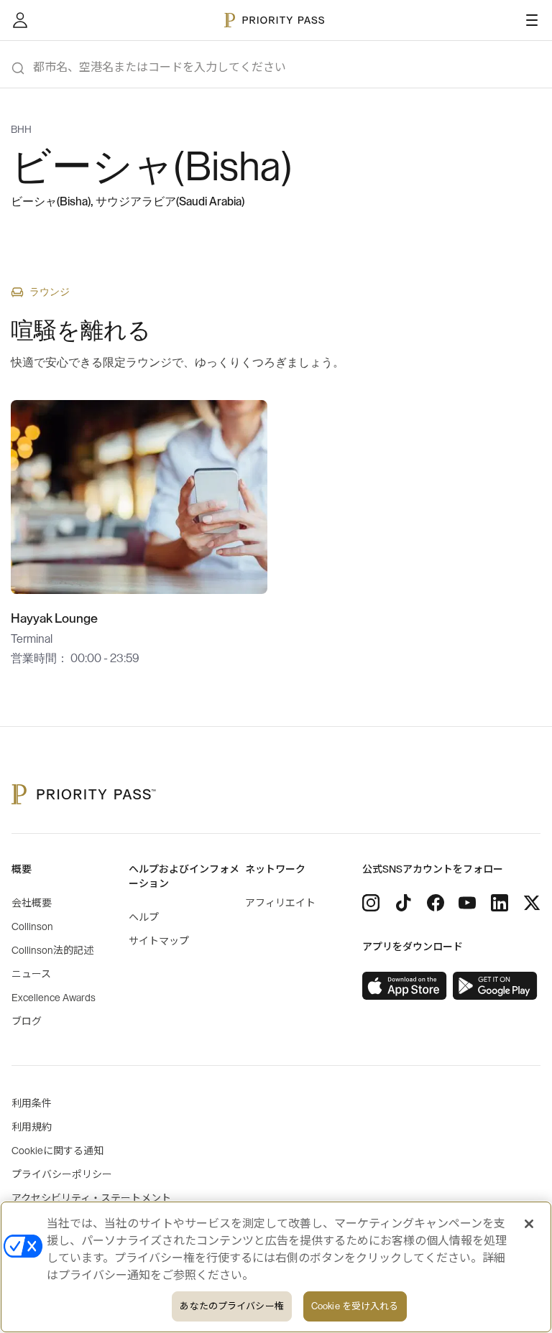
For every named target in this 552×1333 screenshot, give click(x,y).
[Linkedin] (499, 902)
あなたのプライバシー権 (231, 1306)
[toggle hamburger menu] (531, 20)
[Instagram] (371, 902)
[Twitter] (531, 902)
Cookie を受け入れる (355, 1306)
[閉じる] (529, 1224)
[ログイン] (20, 20)
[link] (404, 986)
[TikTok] (403, 902)
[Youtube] (467, 902)
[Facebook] (435, 902)
